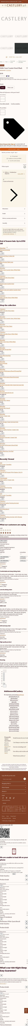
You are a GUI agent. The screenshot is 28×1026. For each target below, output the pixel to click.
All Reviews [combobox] (23, 556)
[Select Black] (2, 112)
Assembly (2, 915)
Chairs (6, 61)
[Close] (1, 827)
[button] (25, 5)
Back (14, 874)
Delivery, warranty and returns (7, 913)
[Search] (5, 5)
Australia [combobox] (4, 803)
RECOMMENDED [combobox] (4, 556)
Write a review (4, 540)
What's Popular (5, 787)
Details (1, 912)
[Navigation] (3, 5)
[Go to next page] (4, 685)
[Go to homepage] (14, 5)
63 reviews (8, 70)
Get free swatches (15, 104)
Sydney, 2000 (20, 173)
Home (1, 61)
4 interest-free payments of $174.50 (6, 77)
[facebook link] (3, 798)
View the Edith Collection (8, 234)
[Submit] (25, 779)
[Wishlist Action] (2, 253)
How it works (3, 983)
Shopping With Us (6, 783)
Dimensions (3, 884)
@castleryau (20, 694)
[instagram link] (10, 798)
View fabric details (4, 104)
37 (4, 683)
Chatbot (6, 753)
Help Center (7, 746)
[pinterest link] (6, 798)
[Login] (23, 5)
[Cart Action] (0, 254)
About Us (4, 791)
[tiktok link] (14, 798)
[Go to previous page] (4, 671)
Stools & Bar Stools (12, 62)
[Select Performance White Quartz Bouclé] (2, 99)
